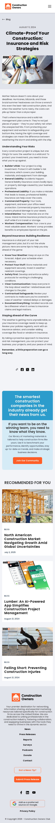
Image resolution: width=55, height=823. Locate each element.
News (27, 729)
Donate (27, 755)
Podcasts (27, 750)
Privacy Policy (27, 811)
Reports (27, 739)
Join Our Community (27, 460)
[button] (49, 6)
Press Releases (27, 734)
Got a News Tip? (27, 770)
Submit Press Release (27, 779)
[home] (15, 6)
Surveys (27, 745)
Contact (27, 760)
